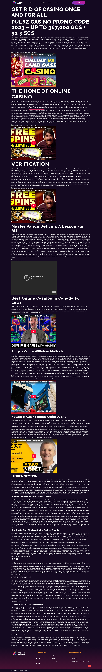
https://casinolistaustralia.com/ (36, 109)
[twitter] (21, 659)
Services (43, 2)
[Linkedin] (18, 659)
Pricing (49, 2)
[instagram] (15, 659)
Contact (56, 2)
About (36, 2)
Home (30, 2)
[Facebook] (12, 659)
